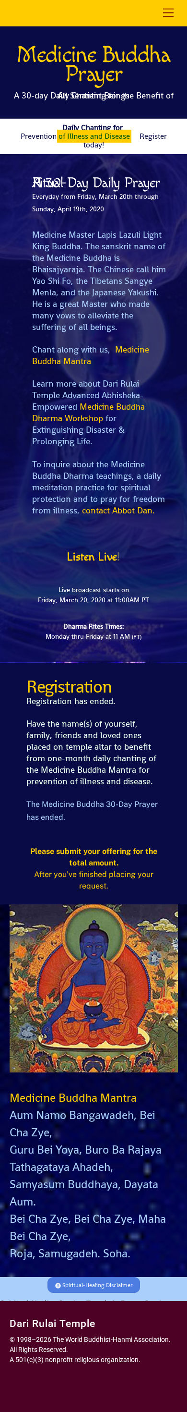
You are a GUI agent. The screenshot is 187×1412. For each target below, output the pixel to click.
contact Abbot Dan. (118, 510)
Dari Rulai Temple (52, 1323)
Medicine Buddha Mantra (90, 355)
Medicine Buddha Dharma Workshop (88, 412)
